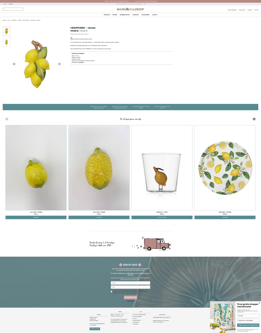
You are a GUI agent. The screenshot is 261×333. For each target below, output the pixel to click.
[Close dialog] (259, 303)
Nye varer (135, 318)
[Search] (21, 9)
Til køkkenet (13, 20)
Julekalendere (145, 15)
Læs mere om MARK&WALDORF (139, 314)
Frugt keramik (26, 20)
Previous (14, 64)
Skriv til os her (95, 328)
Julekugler (135, 15)
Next (59, 64)
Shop (8, 20)
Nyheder (115, 15)
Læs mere (81, 62)
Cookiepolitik (135, 324)
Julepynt (154, 15)
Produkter (107, 15)
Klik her (89, 49)
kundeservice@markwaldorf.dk (98, 323)
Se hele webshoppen (137, 316)
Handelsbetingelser (137, 320)
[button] (71, 37)
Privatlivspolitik (136, 322)
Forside (4, 20)
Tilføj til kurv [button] (162, 217)
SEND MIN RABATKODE (130, 297)
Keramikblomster (125, 15)
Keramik (19, 20)
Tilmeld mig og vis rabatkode (248, 325)
